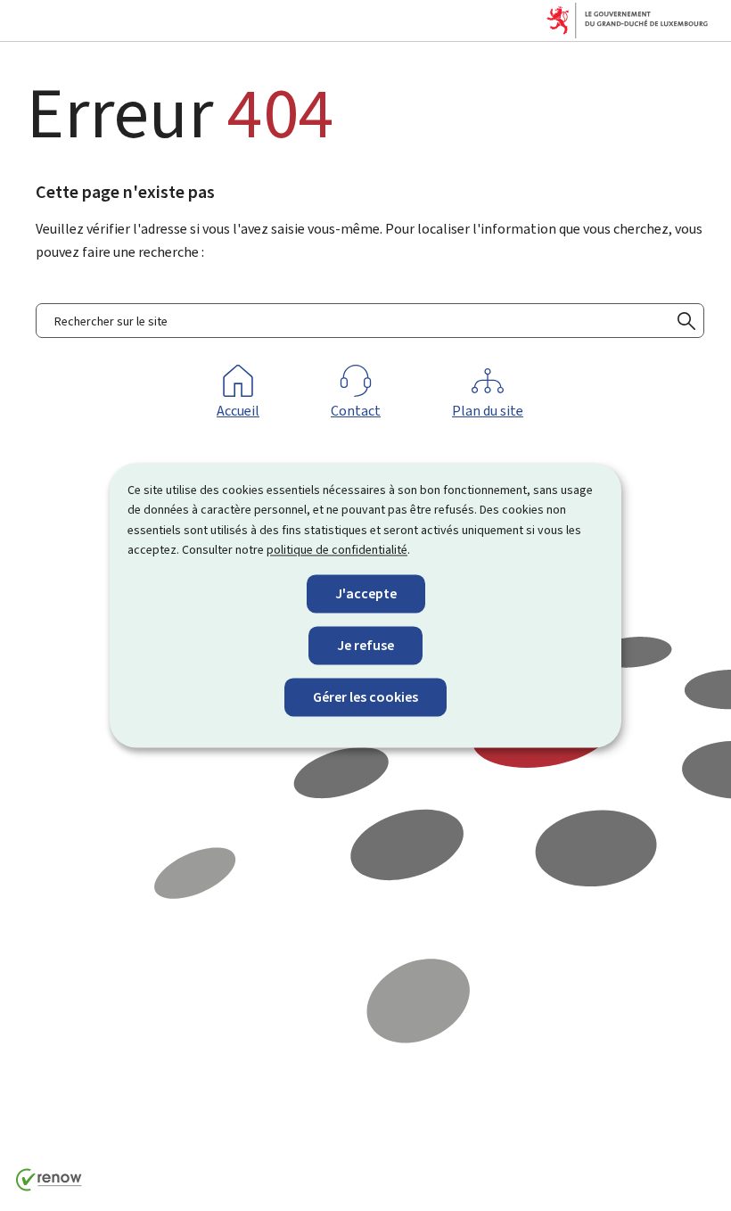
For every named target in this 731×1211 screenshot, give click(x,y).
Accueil (238, 410)
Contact (356, 410)
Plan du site (487, 410)
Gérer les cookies (365, 697)
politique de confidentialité (337, 550)
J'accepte (366, 593)
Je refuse (365, 645)
